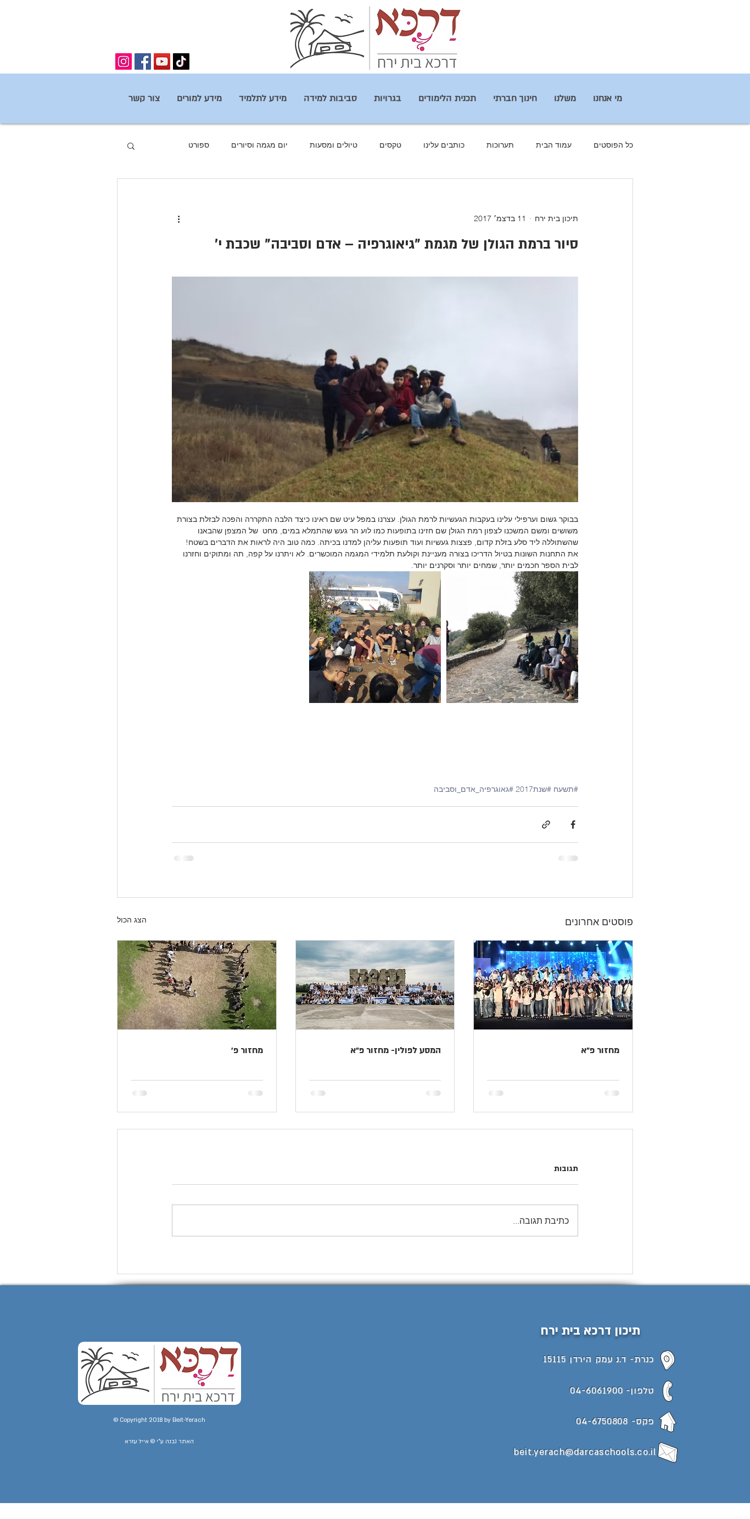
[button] (131, 145)
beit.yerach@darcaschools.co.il (585, 1452)
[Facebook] (143, 61)
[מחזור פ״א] (553, 985)
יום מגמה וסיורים (259, 145)
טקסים (390, 145)
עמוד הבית (554, 145)
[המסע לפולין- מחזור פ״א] (375, 985)
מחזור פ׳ (247, 1050)
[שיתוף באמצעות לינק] (546, 824)
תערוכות (500, 145)
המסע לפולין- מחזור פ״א (395, 1050)
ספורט (198, 145)
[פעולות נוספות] (178, 218)
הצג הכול (132, 920)
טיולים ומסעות (333, 145)
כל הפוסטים (613, 145)
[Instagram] (123, 61)
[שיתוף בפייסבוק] (573, 824)
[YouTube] (162, 61)
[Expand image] (512, 637)
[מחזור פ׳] (196, 985)
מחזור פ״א (600, 1050)
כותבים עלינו (443, 145)
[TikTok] (181, 61)
